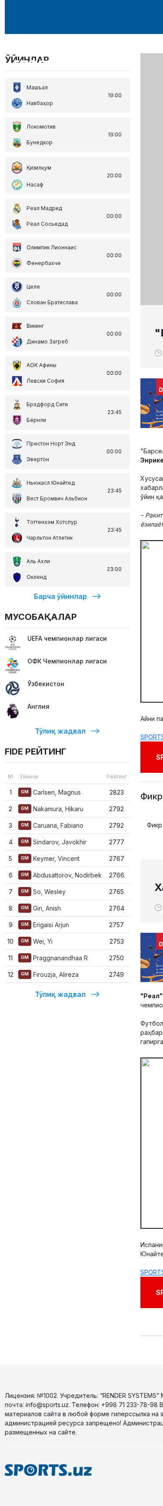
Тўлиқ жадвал (60, 731)
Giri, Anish (41, 908)
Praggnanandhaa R (54, 958)
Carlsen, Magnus (51, 792)
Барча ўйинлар (60, 596)
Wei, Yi (37, 941)
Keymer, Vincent (50, 858)
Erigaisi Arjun (45, 924)
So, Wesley (43, 891)
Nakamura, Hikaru (52, 808)
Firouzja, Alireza (50, 974)
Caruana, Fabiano (52, 825)
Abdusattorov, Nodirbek (61, 875)
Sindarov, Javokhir (53, 842)
